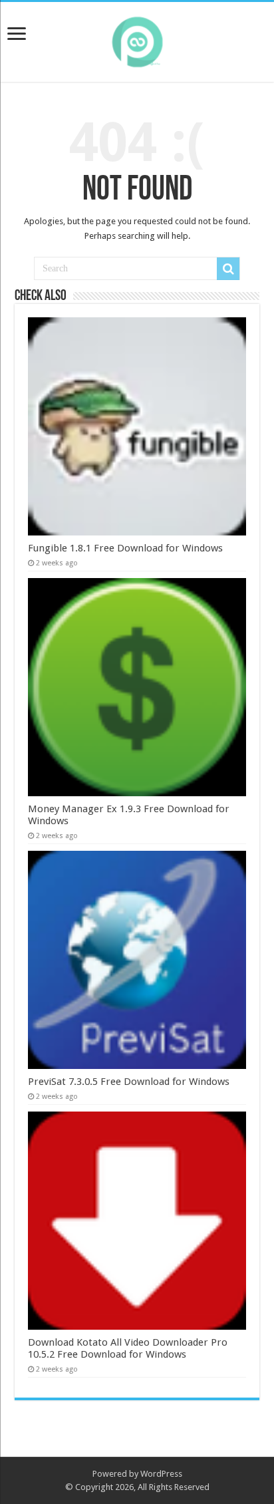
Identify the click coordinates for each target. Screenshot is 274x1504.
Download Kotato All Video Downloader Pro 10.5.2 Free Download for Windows (127, 1348)
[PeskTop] (137, 39)
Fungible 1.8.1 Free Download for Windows (125, 548)
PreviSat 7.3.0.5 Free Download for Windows (128, 1082)
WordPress (161, 1474)
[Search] (228, 268)
